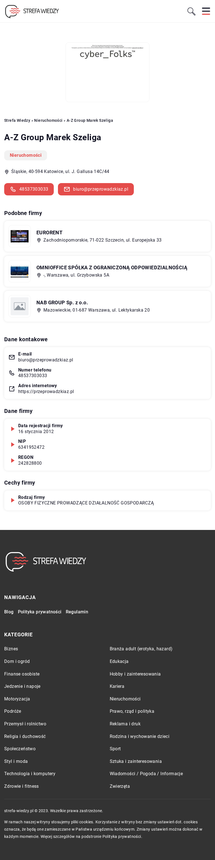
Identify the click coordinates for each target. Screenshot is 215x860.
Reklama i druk (125, 723)
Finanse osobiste (21, 674)
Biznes (11, 648)
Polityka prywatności (40, 611)
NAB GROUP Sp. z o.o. (62, 302)
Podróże (12, 711)
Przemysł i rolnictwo (25, 723)
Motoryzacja (17, 699)
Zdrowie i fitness (21, 786)
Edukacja (119, 661)
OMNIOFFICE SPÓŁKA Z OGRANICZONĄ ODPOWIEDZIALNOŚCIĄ (111, 267)
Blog (9, 611)
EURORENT (49, 232)
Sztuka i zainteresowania (136, 761)
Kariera (117, 686)
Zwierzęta (120, 786)
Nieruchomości (25, 155)
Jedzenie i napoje (22, 686)
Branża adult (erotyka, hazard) (141, 648)
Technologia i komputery (29, 773)
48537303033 (33, 189)
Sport (115, 748)
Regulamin (77, 611)
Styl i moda (16, 761)
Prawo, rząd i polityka (132, 711)
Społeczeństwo (20, 748)
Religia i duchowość (25, 736)
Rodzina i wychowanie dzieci (140, 736)
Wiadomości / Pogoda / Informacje (146, 773)
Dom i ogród (17, 661)
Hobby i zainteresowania (135, 674)
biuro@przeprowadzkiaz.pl (100, 189)
